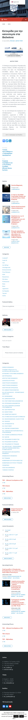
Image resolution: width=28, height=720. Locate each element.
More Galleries (7, 329)
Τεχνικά (4, 293)
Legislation (5, 288)
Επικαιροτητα (15, 212)
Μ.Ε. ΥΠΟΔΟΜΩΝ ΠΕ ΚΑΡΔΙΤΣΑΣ (10, 439)
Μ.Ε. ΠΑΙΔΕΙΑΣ (6, 421)
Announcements (6, 270)
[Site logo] (14, 11)
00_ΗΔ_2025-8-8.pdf (10, 544)
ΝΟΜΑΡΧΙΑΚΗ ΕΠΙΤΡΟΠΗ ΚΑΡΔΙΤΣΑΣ (12, 460)
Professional (5, 281)
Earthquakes (5, 291)
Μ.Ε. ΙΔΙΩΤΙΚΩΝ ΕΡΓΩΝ (8, 409)
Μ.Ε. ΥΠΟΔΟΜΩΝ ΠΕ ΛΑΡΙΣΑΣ (10, 441)
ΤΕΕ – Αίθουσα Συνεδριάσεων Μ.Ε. (12, 480)
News (9, 24)
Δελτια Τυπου (19, 41)
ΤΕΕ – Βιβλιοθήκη (7, 491)
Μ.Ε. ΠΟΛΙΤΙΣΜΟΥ (7, 426)
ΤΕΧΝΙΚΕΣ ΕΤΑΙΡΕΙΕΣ (8, 470)
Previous (4, 147)
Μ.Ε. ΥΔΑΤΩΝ (5, 437)
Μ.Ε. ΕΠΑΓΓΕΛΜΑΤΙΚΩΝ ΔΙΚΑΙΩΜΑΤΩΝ (12, 401)
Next (3, 159)
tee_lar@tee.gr (8, 667)
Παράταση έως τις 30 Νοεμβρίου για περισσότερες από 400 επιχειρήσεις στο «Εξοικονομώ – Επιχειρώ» (18, 220)
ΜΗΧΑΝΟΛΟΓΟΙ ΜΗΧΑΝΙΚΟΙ (9, 456)
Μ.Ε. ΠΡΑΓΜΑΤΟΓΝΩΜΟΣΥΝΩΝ (10, 428)
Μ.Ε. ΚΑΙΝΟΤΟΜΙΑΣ (7, 412)
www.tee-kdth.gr (8, 669)
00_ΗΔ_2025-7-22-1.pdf (11, 548)
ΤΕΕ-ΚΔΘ (12, 41)
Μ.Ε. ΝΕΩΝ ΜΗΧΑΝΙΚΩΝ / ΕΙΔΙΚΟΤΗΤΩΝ (13, 419)
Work (3, 286)
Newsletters (5, 277)
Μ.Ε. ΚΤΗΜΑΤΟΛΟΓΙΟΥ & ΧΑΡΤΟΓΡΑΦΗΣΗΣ (13, 416)
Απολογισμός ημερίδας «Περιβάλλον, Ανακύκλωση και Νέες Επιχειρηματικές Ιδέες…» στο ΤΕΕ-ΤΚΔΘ (18, 603)
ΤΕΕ (4, 482)
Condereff (4, 258)
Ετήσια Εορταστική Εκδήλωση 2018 (17, 320)
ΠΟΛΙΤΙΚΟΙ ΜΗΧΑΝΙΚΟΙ (8, 467)
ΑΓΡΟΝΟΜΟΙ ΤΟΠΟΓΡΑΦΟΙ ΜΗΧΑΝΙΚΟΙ (12, 373)
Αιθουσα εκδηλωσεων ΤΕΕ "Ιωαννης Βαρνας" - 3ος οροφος (18, 594)
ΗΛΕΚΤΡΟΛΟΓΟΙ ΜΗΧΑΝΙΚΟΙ (10, 383)
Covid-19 (4, 260)
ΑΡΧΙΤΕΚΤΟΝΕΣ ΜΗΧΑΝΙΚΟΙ (10, 378)
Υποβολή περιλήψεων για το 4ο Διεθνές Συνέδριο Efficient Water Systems (7, 165)
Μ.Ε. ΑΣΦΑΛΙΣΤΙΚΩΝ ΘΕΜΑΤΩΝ (10, 390)
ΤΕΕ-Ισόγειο (6, 486)
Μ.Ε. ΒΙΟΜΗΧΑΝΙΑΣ (7, 396)
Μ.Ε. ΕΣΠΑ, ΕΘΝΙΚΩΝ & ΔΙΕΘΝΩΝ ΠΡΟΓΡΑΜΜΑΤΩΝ (11, 406)
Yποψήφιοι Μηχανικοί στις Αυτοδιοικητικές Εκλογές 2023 (10, 370)
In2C (3, 262)
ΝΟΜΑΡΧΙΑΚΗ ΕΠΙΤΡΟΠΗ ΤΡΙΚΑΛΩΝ (12, 463)
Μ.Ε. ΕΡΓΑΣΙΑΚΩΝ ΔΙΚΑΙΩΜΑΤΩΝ (11, 403)
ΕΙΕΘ (3, 274)
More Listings (7, 498)
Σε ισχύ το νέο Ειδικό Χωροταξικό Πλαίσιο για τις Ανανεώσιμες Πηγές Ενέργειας (18, 197)
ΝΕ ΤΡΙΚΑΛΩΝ (6, 458)
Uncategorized (6, 267)
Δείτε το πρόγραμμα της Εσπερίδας (14, 134)
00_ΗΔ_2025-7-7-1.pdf (11, 553)
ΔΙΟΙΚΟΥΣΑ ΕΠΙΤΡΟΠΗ (8, 380)
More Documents (8, 558)
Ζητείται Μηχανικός (16, 185)
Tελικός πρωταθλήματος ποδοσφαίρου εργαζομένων (7, 152)
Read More (6, 247)
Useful (4, 295)
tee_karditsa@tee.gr (9, 696)
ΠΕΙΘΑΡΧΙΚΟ (5, 465)
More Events (7, 617)
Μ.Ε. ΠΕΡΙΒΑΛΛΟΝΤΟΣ (8, 423)
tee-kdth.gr (5, 265)
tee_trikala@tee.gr (9, 683)
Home (3, 24)
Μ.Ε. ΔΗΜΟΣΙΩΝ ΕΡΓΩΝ (8, 398)
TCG (14, 14)
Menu (5, 19)
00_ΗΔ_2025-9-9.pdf (10, 539)
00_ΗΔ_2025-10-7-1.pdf (11, 534)
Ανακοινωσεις (16, 189)
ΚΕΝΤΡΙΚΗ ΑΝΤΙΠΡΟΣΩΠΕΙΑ (10, 387)
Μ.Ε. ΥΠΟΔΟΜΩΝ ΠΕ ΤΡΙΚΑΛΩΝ (10, 444)
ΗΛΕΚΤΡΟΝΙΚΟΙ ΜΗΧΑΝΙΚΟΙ (10, 385)
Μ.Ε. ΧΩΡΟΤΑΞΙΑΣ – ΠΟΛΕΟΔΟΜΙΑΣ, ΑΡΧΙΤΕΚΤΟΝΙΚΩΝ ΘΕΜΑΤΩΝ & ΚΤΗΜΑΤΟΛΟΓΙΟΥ (11, 448)
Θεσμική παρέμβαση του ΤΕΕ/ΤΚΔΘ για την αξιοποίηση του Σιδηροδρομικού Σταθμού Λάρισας (18, 234)
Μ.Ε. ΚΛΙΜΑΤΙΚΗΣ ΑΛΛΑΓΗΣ (9, 414)
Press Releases (6, 272)
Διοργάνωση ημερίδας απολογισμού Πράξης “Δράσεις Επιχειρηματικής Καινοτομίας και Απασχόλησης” (18, 585)
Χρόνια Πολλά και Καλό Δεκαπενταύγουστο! (18, 207)
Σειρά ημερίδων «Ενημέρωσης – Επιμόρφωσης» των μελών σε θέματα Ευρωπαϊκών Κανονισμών (13, 570)
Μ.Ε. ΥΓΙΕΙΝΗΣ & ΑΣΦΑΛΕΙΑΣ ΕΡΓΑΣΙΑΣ (12, 434)
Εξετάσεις (5, 279)
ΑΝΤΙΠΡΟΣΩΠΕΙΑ (7, 376)
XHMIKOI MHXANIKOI (8, 367)
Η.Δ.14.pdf (7, 530)
